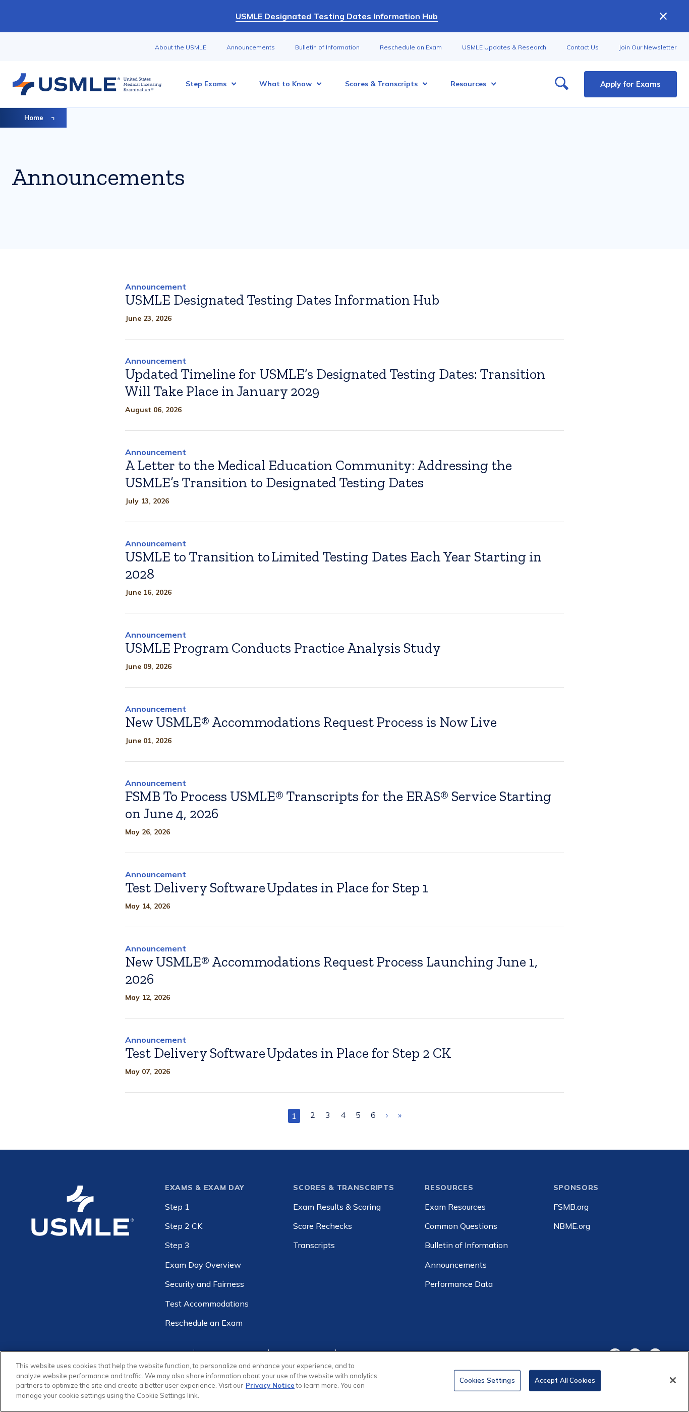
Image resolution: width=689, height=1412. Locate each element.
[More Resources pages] (490, 84)
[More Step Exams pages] (230, 84)
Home (33, 118)
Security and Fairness (204, 1284)
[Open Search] (561, 84)
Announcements (250, 47)
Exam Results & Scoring (337, 1207)
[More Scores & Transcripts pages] (422, 84)
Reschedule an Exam (411, 47)
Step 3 (177, 1245)
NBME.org (571, 1226)
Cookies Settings (487, 1380)
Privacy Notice (270, 1385)
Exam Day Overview (203, 1265)
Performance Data (459, 1284)
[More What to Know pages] (316, 84)
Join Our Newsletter (647, 47)
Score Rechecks (322, 1226)
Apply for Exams (630, 84)
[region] (344, 1381)
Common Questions (461, 1226)
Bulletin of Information (327, 47)
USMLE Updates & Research (504, 47)
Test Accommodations (207, 1303)
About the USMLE (180, 47)
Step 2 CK (183, 1226)
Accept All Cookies (565, 1380)
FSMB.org (571, 1207)
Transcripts (314, 1245)
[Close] (673, 1380)
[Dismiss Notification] (663, 16)
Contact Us (582, 47)
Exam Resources (455, 1207)
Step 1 (177, 1207)
